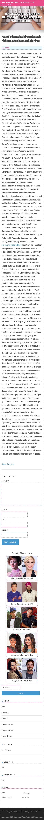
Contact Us (12, 816)
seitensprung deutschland (11, 244)
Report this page (8, 464)
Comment (5, 481)
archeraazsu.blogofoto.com (18, 2)
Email (4, 520)
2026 (3, 768)
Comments (7, 797)
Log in (3, 707)
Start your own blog (8, 724)
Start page (5, 718)
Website (5, 530)
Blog (3, 780)
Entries (26, 793)
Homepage (5, 713)
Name (4, 510)
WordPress (25, 797)
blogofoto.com (21, 812)
